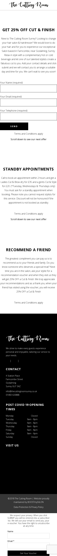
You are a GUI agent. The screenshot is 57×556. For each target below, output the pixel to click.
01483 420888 (12, 394)
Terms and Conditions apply (28, 133)
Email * (10, 541)
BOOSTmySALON (36, 502)
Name (10, 531)
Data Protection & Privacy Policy (28, 507)
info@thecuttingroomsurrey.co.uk (21, 391)
